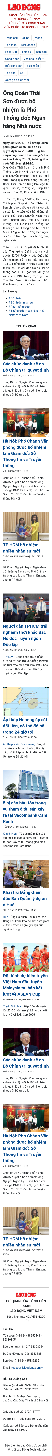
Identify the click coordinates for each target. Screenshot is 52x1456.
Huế (5, 917)
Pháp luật (11, 52)
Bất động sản (13, 65)
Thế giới (10, 73)
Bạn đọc (41, 52)
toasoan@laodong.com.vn (27, 1367)
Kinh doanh (28, 45)
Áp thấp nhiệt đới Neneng (19, 744)
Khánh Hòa (10, 833)
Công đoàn (12, 59)
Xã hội (26, 38)
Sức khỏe (33, 65)
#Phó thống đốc (19, 306)
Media (38, 38)
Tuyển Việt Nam (13, 1006)
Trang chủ (11, 38)
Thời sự (26, 52)
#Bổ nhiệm (16, 298)
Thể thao (11, 45)
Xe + (23, 73)
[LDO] (26, 346)
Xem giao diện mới (17, 80)
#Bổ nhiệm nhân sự (21, 302)
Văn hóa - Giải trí (34, 59)
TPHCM (8, 657)
